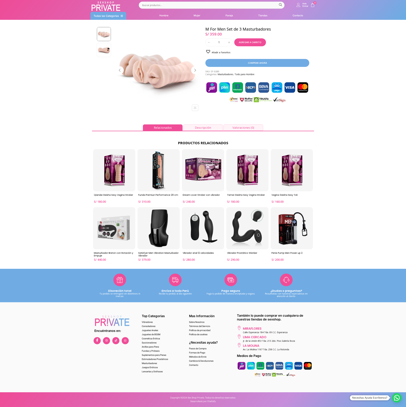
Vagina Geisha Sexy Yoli (285, 195)
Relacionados (163, 127)
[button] (217, 51)
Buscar (280, 5)
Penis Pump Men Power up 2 (287, 253)
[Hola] (298, 5)
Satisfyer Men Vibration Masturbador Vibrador (158, 254)
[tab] (163, 127)
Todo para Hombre (244, 74)
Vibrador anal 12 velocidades (198, 253)
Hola (304, 3)
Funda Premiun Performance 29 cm (158, 195)
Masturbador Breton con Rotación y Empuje (113, 254)
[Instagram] (106, 340)
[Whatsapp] (125, 340)
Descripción (203, 127)
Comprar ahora (257, 62)
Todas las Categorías (106, 15)
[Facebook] (97, 340)
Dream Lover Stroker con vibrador (201, 195)
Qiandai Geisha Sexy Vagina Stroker (113, 195)
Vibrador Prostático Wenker (242, 253)
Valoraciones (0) (243, 127)
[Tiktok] (115, 340)
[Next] (195, 70)
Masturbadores (225, 74)
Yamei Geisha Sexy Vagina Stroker (246, 195)
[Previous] (120, 70)
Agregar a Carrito (250, 42)
